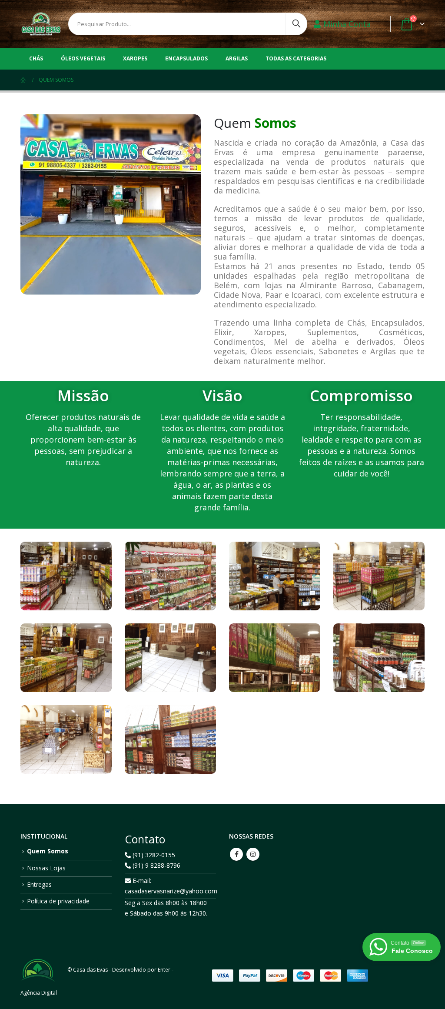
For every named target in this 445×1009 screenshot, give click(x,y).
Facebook (236, 854)
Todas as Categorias (296, 58)
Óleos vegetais (83, 58)
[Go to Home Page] (23, 80)
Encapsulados (186, 58)
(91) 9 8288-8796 (155, 865)
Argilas (237, 58)
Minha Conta (347, 24)
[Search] (296, 21)
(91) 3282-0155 (153, 855)
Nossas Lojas (46, 868)
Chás (36, 58)
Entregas (39, 884)
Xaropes (135, 58)
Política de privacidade (58, 901)
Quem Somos (47, 851)
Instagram (252, 854)
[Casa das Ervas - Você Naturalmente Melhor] (41, 24)
